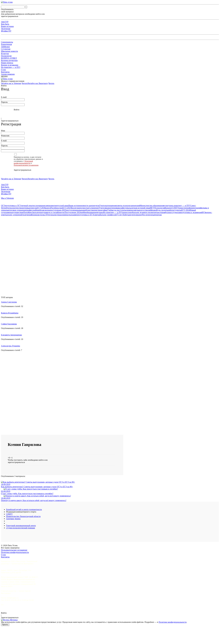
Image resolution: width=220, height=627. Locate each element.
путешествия (17, 212)
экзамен (74, 215)
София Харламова (9, 324)
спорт (129, 212)
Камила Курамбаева (9, 313)
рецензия (136, 205)
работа (170, 210)
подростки (84, 208)
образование (91, 212)
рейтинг (87, 210)
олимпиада (130, 210)
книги (48, 208)
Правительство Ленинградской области (23, 516)
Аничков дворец (13, 519)
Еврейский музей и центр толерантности (24, 509)
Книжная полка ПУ (39, 215)
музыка (100, 212)
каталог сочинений (14, 215)
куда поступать (119, 210)
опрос (124, 212)
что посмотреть (151, 212)
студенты (177, 210)
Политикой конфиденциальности (23, 162)
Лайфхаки (5, 47)
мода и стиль (51, 212)
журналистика (54, 215)
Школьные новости (9, 51)
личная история (138, 208)
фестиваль (126, 208)
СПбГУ (175, 208)
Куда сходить (162, 210)
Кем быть (5, 24)
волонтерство (16, 208)
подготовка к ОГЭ (13, 205)
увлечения (26, 215)
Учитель (103, 205)
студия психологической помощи (20, 528)
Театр (25, 212)
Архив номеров (8, 74)
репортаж (157, 215)
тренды (33, 208)
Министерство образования (152, 205)
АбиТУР (4, 22)
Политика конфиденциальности (15, 552)
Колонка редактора (9, 60)
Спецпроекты (7, 42)
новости (182, 208)
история (161, 212)
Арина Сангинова (9, 302)
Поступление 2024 (73, 212)
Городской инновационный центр (21, 525)
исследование (39, 205)
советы (97, 215)
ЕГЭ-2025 (67, 208)
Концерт (168, 208)
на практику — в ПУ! (180, 205)
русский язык (62, 205)
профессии (30, 210)
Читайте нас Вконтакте (38, 83)
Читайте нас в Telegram (11, 83)
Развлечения (6, 44)
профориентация (193, 208)
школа (119, 208)
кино (140, 215)
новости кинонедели (90, 205)
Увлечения (5, 29)
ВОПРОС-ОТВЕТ (9, 58)
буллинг (168, 212)
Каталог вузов (138, 212)
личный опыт (27, 205)
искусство (143, 210)
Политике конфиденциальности (173, 622)
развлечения (111, 208)
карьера (80, 210)
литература (41, 212)
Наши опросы (7, 63)
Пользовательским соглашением (26, 165)
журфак (104, 210)
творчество (96, 210)
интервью (26, 208)
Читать (25, 83)
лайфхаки (152, 210)
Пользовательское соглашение (14, 550)
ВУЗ (203, 212)
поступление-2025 (58, 210)
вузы (137, 210)
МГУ (152, 208)
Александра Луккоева (10, 346)
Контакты (5, 72)
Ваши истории (7, 26)
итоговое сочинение (17, 210)
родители (133, 215)
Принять (5, 625)
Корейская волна (42, 210)
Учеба (109, 210)
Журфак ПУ (6, 31)
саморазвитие (51, 205)
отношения (111, 205)
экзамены (8, 212)
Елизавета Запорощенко (11, 335)
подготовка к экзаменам (191, 212)
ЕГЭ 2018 (41, 208)
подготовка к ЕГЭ (86, 215)
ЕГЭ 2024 (185, 210)
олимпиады (66, 215)
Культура (5, 53)
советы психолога (124, 205)
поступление (71, 210)
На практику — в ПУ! (10, 67)
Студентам (5, 49)
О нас (3, 69)
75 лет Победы (123, 215)
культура (167, 205)
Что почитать (147, 215)
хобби (83, 212)
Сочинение (94, 208)
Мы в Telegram (7, 198)
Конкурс (61, 212)
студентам (176, 212)
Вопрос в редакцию (9, 65)
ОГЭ (3, 205)
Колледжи (75, 208)
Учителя (102, 208)
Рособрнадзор (57, 208)
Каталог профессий (108, 215)
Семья (147, 208)
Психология (6, 56)
